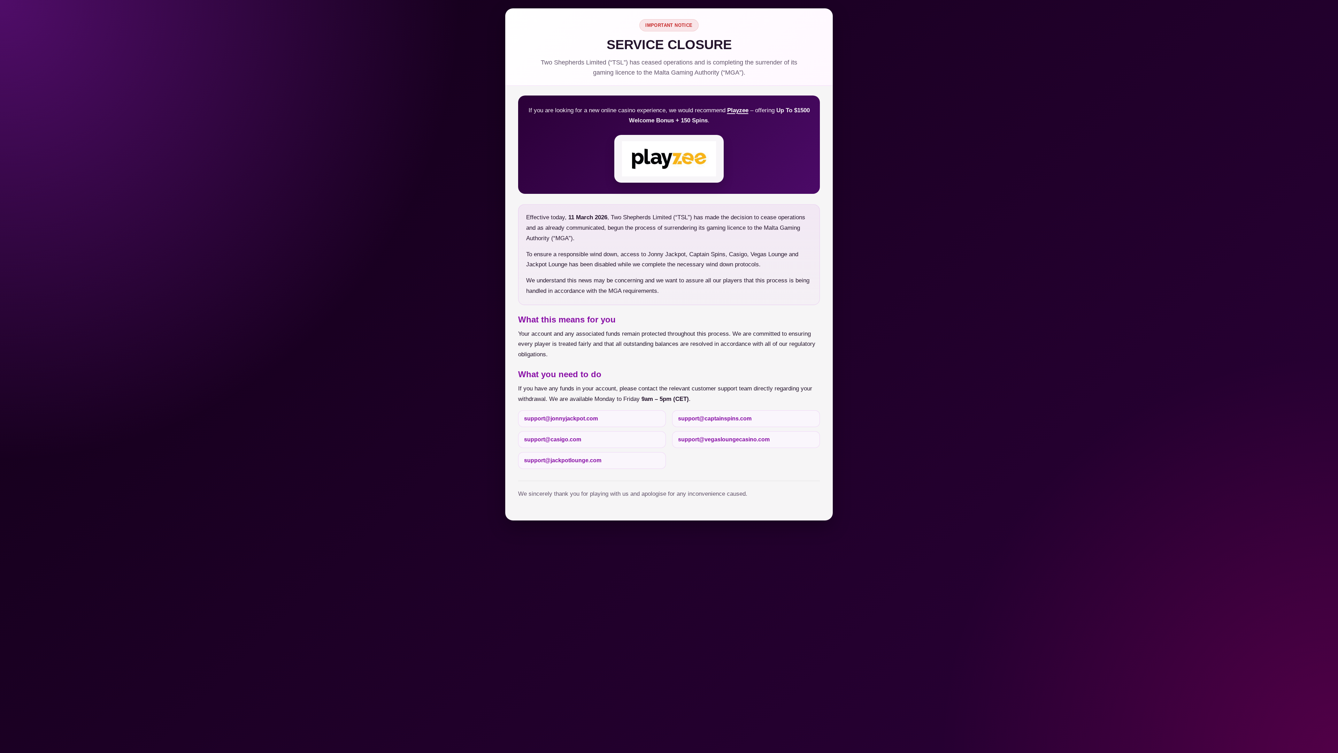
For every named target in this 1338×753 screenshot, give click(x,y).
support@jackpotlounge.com (562, 460)
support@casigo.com (552, 439)
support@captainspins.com (715, 418)
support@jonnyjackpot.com (561, 418)
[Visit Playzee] (669, 159)
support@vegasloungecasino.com (724, 439)
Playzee (737, 110)
